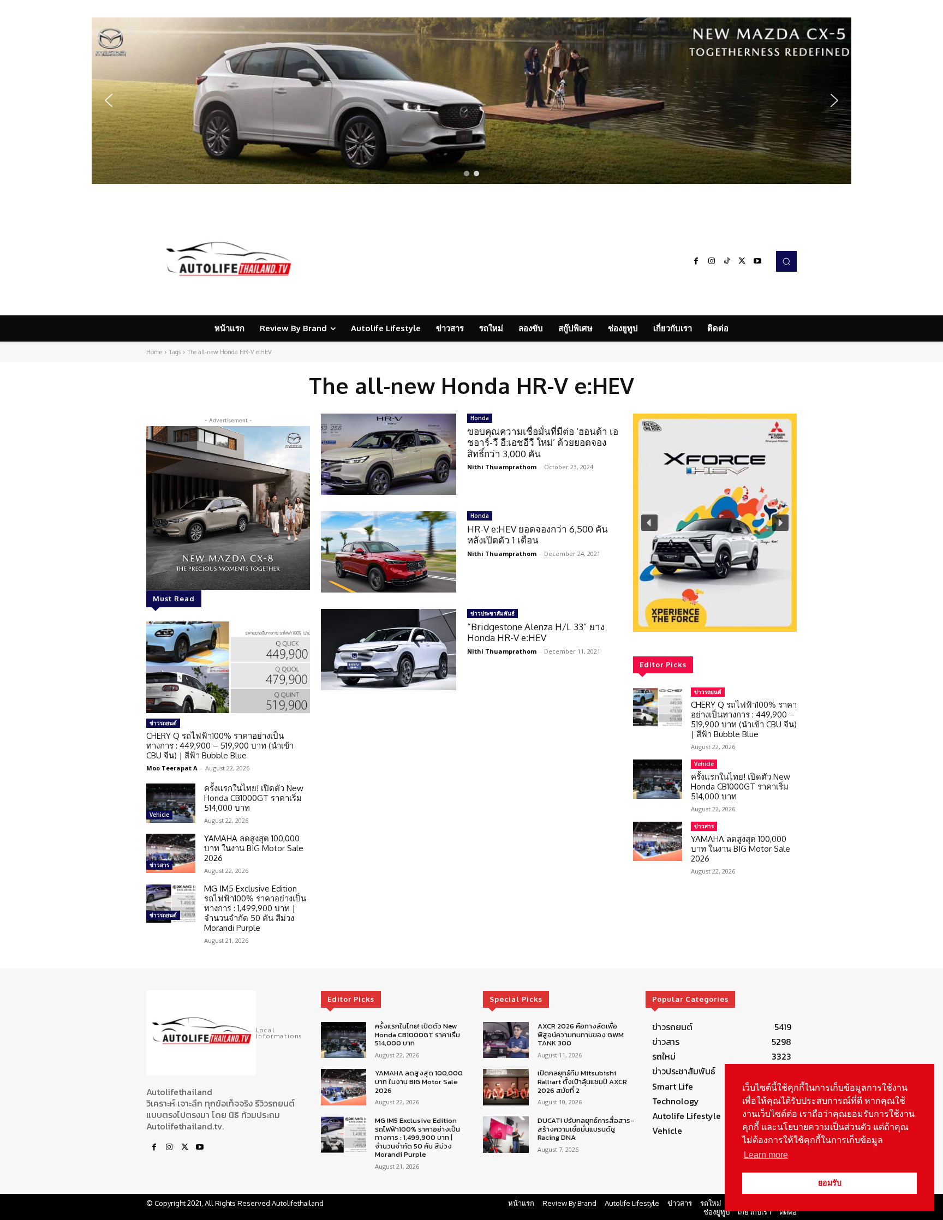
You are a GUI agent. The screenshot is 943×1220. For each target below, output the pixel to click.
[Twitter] (742, 261)
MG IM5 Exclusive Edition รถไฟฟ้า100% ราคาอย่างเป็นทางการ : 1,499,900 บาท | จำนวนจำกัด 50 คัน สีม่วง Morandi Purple (255, 908)
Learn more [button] (766, 1154)
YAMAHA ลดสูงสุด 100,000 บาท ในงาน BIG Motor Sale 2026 (253, 848)
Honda (479, 418)
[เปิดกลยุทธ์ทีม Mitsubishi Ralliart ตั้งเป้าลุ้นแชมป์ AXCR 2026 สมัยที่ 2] (505, 1087)
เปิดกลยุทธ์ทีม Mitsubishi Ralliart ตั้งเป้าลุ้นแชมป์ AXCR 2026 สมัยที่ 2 (582, 1081)
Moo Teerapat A (172, 768)
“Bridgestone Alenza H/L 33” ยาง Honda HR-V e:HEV (536, 632)
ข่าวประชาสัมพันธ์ (492, 613)
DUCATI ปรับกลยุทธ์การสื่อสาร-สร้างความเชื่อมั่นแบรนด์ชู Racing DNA (586, 1129)
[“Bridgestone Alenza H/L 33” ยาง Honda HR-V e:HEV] (388, 649)
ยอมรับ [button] (829, 1183)
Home (154, 352)
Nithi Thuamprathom (501, 467)
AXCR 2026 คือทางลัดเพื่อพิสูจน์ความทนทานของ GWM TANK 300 (581, 1034)
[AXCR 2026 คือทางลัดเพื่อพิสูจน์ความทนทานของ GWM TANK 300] (505, 1040)
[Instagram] (711, 261)
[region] (471, 100)
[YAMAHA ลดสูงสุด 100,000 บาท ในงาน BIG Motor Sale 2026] (170, 853)
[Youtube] (757, 261)
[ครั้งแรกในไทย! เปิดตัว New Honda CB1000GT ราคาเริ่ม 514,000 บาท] (170, 803)
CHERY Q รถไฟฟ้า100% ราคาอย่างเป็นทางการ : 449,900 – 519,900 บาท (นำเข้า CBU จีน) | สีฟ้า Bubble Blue (220, 746)
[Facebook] (696, 261)
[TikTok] (727, 261)
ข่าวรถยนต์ (163, 723)
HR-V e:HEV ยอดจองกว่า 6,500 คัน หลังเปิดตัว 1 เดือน (537, 534)
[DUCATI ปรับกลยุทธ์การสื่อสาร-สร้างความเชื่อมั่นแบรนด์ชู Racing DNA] (505, 1134)
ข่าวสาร (159, 865)
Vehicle (159, 814)
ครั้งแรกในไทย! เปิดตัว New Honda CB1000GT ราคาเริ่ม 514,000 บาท (253, 798)
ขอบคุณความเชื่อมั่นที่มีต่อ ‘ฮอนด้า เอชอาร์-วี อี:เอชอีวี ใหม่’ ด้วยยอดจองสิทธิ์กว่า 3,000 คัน (542, 442)
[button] (471, 100)
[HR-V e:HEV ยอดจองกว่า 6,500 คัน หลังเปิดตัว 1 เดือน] (388, 552)
